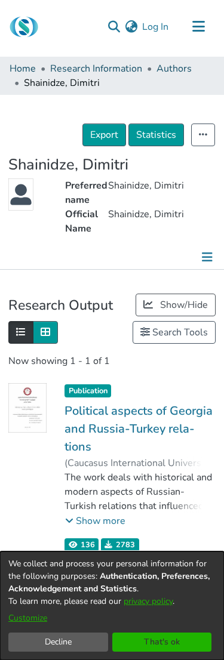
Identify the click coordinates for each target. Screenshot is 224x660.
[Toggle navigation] (198, 27)
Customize (27, 618)
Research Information (96, 68)
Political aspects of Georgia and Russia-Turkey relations (139, 429)
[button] (95, 521)
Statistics (156, 134)
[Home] (24, 27)
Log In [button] (156, 26)
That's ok (162, 641)
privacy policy (148, 601)
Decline (58, 641)
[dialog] (112, 605)
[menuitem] (131, 27)
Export (104, 134)
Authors (174, 68)
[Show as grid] (45, 332)
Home (23, 68)
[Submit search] (113, 27)
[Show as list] (20, 332)
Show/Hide (183, 305)
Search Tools (179, 332)
